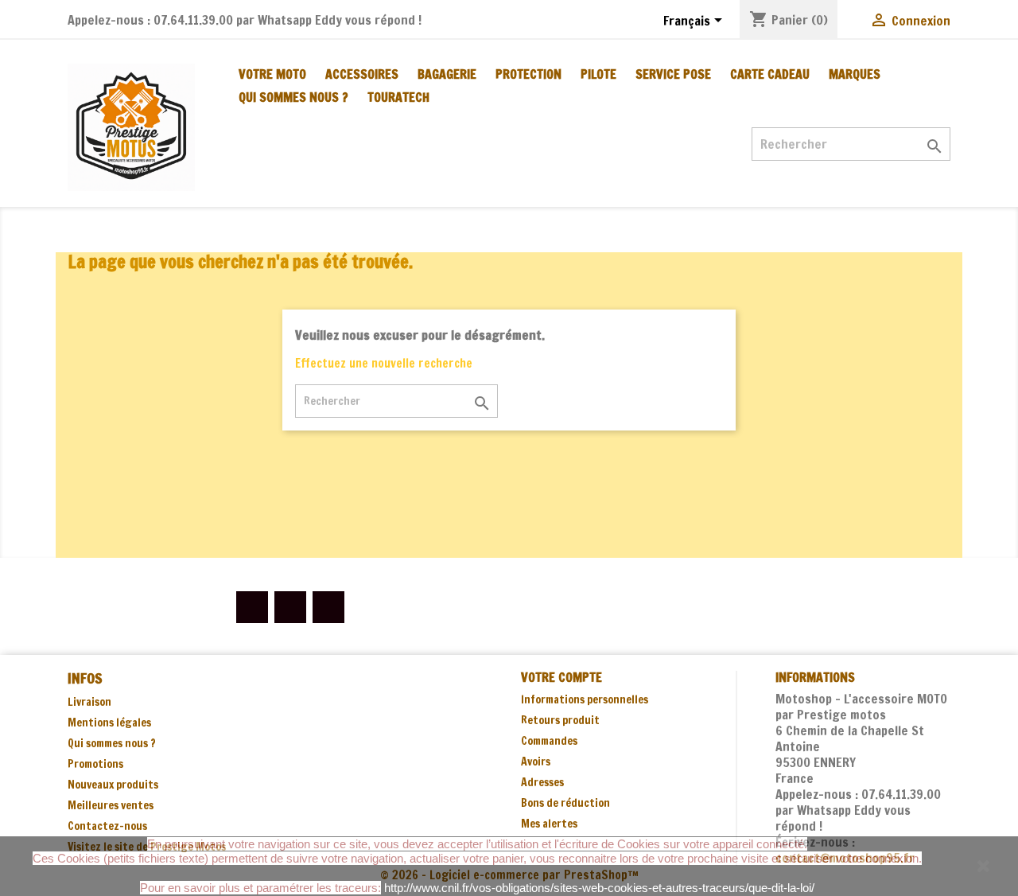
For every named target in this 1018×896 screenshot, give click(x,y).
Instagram (328, 607)
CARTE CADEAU (770, 74)
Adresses (542, 782)
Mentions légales (109, 722)
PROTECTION (528, 74)
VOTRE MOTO (272, 74)
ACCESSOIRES (361, 74)
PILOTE (598, 74)
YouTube (290, 607)
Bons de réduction (565, 803)
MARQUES (854, 74)
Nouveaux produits (113, 785)
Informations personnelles (584, 699)
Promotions (95, 764)
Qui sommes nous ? (293, 97)
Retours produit (560, 720)
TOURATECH (398, 97)
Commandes (549, 741)
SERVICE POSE (673, 74)
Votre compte (561, 677)
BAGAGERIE (447, 74)
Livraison (89, 702)
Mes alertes (549, 824)
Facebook (252, 607)
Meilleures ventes (110, 805)
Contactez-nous (107, 826)
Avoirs (535, 761)
